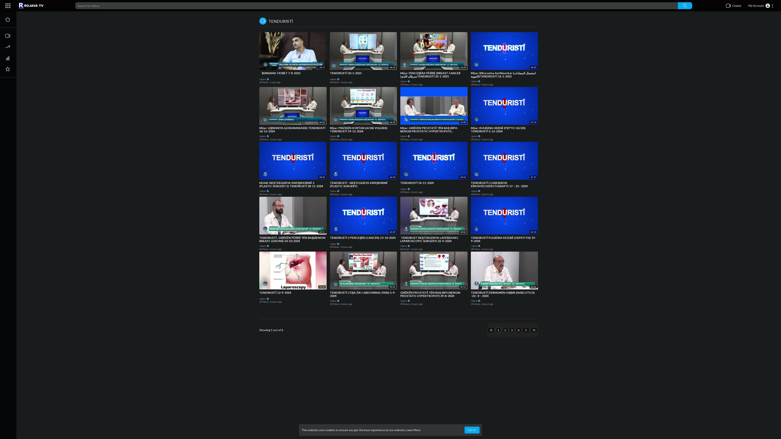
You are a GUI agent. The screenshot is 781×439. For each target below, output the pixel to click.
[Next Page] (526, 330)
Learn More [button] (413, 430)
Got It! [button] (472, 430)
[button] (761, 5)
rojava (262, 79)
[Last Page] (534, 330)
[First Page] (491, 330)
